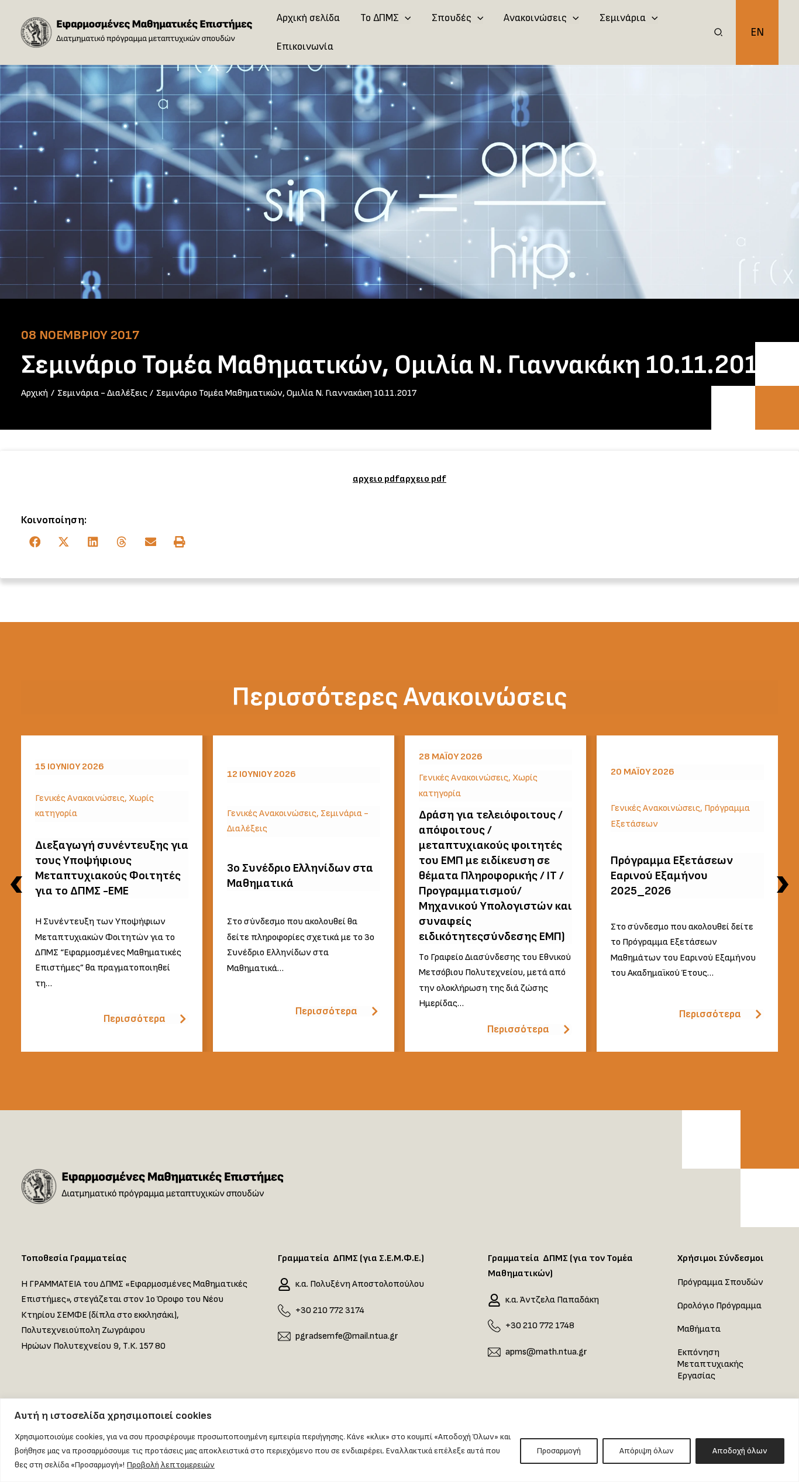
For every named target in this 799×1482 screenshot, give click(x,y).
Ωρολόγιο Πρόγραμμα (719, 1305)
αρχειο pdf (376, 479)
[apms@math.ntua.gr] (494, 1352)
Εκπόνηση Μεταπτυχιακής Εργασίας (710, 1364)
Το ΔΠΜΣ (379, 18)
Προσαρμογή (559, 1451)
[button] (719, 34)
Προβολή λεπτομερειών (171, 1465)
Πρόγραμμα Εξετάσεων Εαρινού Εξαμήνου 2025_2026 (672, 876)
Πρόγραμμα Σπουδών (720, 1282)
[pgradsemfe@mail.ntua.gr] (284, 1336)
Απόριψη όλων (646, 1451)
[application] (405, 18)
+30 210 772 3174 (329, 1310)
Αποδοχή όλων (739, 1451)
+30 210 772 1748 (539, 1325)
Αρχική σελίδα (308, 18)
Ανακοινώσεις (535, 18)
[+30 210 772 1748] (494, 1325)
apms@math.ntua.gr (546, 1351)
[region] (399, 1440)
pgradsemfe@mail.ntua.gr (346, 1336)
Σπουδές (451, 18)
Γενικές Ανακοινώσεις (80, 798)
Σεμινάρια (623, 18)
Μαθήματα (699, 1329)
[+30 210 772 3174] (284, 1310)
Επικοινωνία (305, 46)
